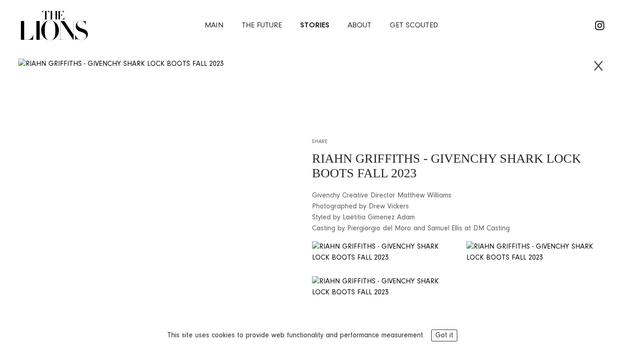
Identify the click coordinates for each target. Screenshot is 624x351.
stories (314, 25)
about (359, 25)
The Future (262, 25)
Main (214, 25)
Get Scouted (414, 25)
